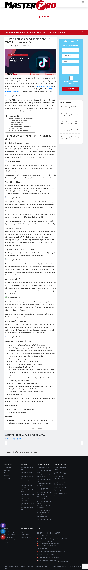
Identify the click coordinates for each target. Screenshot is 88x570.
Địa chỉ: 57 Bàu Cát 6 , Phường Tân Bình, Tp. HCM (52, 551)
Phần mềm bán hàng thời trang (44, 471)
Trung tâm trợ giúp (9, 532)
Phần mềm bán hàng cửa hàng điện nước (44, 502)
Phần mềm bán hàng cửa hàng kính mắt (44, 493)
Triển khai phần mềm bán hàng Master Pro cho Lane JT (22, 452)
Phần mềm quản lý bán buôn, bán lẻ (27, 499)
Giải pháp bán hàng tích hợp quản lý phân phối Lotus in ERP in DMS (60, 482)
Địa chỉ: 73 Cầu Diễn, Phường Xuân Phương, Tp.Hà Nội (53, 539)
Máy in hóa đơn (25, 532)
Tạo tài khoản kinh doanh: (17, 122)
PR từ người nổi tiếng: (16, 128)
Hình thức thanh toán (9, 534)
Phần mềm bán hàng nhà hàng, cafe (44, 520)
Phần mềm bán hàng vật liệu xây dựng (43, 506)
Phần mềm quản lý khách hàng (27, 482)
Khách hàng (7, 470)
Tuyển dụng (7, 478)
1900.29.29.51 (46, 544)
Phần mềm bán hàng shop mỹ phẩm (42, 489)
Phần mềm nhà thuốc (43, 467)
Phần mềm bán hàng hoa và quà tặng (44, 484)
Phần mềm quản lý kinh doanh (27, 490)
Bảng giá (6, 475)
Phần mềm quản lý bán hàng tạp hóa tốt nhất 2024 (70, 137)
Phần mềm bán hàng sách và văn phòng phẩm (44, 497)
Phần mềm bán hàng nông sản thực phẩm (42, 515)
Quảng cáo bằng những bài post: (19, 130)
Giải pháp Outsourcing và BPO (60, 494)
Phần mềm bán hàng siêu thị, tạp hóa (44, 480)
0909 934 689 (52, 546)
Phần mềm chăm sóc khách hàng (26, 486)
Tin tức (6, 473)
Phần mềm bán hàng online (26, 473)
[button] (82, 5)
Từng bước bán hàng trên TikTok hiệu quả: (21, 118)
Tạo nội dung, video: (16, 124)
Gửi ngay (71, 89)
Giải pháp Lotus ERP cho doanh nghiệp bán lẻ (60, 477)
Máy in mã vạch (25, 534)
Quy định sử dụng (8, 537)
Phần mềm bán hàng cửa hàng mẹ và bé (44, 475)
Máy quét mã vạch (26, 537)
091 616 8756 (50, 541)
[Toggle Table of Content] (32, 116)
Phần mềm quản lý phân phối (27, 495)
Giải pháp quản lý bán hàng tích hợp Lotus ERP (60, 473)
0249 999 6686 (55, 544)
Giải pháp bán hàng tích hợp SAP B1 (60, 468)
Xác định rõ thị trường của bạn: (19, 120)
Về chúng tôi (7, 467)
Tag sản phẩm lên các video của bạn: (21, 126)
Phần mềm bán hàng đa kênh (27, 477)
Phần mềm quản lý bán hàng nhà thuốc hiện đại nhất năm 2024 (70, 122)
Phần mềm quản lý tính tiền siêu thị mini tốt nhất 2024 (71, 130)
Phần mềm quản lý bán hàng (27, 468)
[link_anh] (63, 561)
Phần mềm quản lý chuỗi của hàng (27, 504)
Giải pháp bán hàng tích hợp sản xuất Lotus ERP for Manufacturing (60, 489)
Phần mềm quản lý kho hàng (27, 508)
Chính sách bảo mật (9, 540)
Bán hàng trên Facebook (44, 86)
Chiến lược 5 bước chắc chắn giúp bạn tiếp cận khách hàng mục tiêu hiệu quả (71, 107)
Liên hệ (6, 542)
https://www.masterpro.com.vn (21, 566)
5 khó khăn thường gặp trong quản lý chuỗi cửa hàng (71, 114)
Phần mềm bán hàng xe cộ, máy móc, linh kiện (43, 511)
